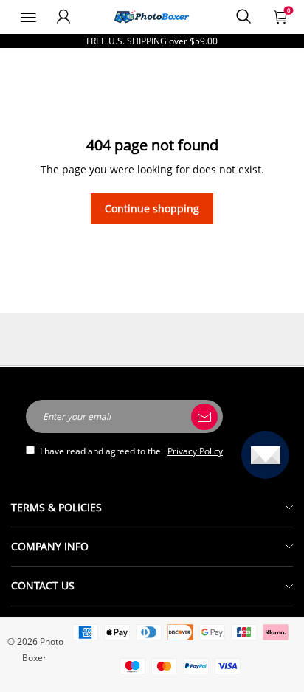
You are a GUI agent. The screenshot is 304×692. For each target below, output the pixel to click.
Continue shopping (152, 208)
